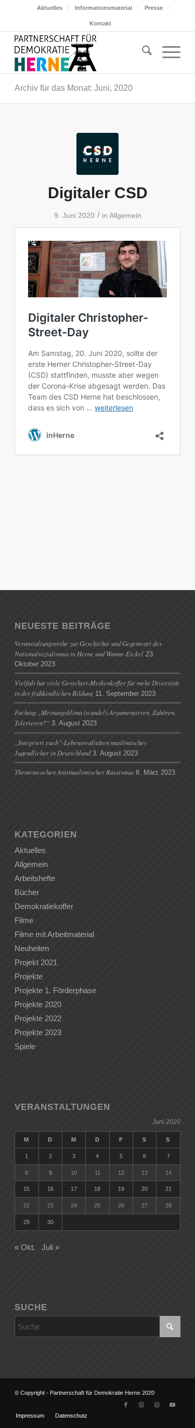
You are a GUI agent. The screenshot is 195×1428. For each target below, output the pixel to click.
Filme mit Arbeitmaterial (54, 934)
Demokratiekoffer (44, 906)
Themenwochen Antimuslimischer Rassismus (74, 771)
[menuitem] (50, 7)
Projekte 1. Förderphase (55, 990)
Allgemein (125, 215)
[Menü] (166, 52)
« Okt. (25, 1247)
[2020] (97, 154)
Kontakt (100, 23)
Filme (24, 920)
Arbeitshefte (35, 878)
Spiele (25, 1046)
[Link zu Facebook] (126, 1404)
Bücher (27, 892)
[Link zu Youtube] (172, 1404)
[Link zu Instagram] (141, 1404)
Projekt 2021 (36, 962)
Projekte (29, 976)
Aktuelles (49, 8)
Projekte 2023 (38, 1032)
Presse (154, 8)
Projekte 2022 (38, 1018)
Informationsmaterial (103, 8)
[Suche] (142, 52)
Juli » (50, 1247)
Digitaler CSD (98, 192)
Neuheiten (32, 948)
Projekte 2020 (38, 1004)
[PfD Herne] (81, 52)
